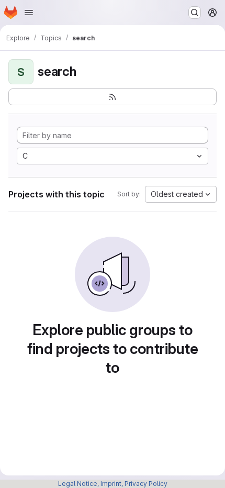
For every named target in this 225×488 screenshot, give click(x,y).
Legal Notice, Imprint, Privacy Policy (112, 483)
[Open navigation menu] (28, 12)
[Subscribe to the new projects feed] (112, 96)
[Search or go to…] (194, 12)
